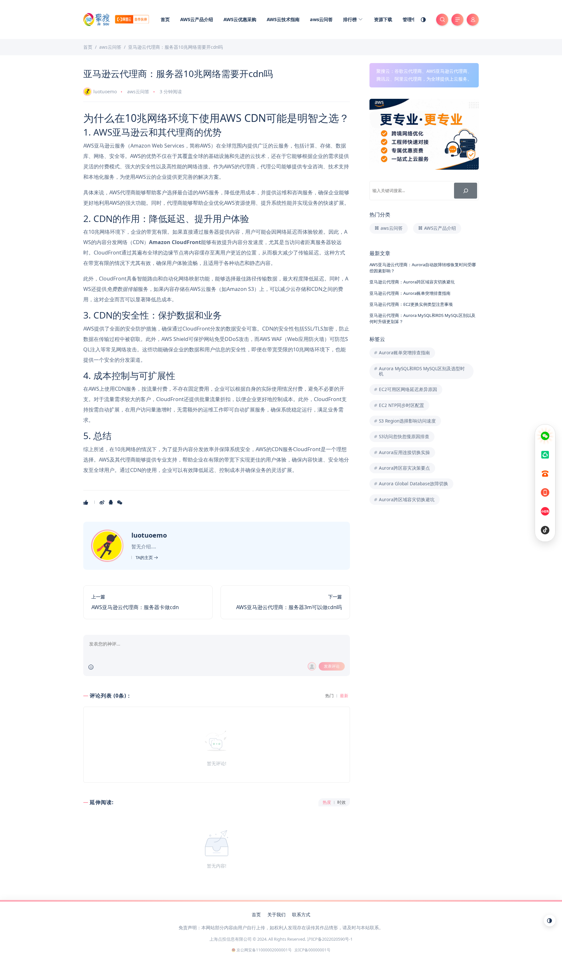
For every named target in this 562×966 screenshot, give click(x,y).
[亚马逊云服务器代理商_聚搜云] (116, 18)
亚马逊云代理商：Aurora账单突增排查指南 (409, 293)
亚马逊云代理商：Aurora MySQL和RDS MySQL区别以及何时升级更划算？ (422, 318)
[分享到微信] (120, 502)
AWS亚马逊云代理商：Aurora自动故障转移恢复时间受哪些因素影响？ (422, 268)
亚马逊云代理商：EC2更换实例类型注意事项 (411, 304)
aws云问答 (321, 19)
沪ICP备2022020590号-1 (330, 939)
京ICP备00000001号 (312, 950)
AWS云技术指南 (283, 19)
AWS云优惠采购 (239, 19)
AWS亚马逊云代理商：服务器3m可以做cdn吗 (289, 607)
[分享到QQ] (111, 502)
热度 (327, 802)
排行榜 (350, 19)
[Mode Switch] (423, 19)
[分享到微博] (103, 502)
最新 (344, 695)
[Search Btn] (442, 20)
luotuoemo (105, 91)
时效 (341, 802)
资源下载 (383, 19)
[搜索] (465, 191)
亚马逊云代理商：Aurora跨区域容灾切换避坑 (412, 282)
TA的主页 (145, 557)
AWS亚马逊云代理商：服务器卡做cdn (135, 607)
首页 (165, 19)
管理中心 (412, 19)
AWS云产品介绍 (196, 19)
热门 (329, 695)
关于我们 (276, 914)
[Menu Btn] (457, 20)
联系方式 (301, 914)
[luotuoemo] (108, 545)
